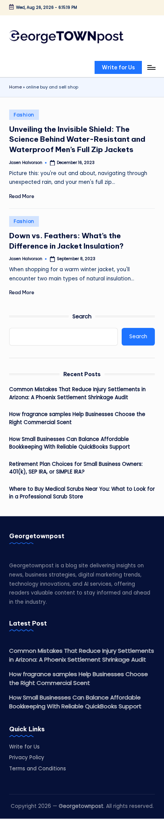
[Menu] (151, 67)
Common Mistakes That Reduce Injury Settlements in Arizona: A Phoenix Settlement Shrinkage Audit (77, 393)
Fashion (24, 114)
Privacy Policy (26, 757)
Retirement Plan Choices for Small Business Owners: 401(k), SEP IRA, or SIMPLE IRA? (76, 467)
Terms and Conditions (37, 768)
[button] (118, 67)
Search (82, 316)
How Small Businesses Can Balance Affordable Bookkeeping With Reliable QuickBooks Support (69, 443)
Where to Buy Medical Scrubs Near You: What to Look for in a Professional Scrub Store (82, 492)
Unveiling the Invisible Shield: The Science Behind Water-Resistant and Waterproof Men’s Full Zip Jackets (77, 139)
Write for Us (24, 746)
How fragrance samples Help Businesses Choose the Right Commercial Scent (77, 418)
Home (15, 87)
